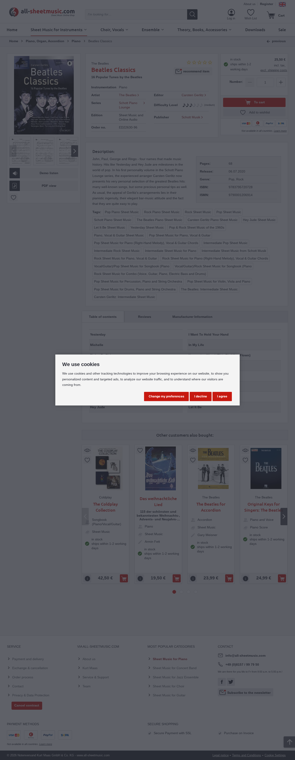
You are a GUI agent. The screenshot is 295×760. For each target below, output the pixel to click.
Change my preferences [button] (166, 396)
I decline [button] (200, 396)
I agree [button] (222, 396)
